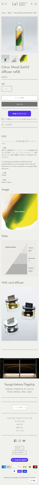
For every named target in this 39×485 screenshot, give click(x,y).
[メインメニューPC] (3, 4)
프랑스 (18, 452)
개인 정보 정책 (19, 421)
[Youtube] (24, 441)
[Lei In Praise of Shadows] (19, 3)
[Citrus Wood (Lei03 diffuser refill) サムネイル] (5, 59)
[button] (19, 407)
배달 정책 (19, 424)
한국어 (18, 448)
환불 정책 (19, 427)
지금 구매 (19, 104)
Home (4, 13)
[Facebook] (15, 441)
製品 (9, 13)
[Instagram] (19, 441)
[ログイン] (32, 4)
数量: (3, 84)
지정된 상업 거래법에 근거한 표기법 (19, 418)
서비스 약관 (19, 430)
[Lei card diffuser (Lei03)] (19, 313)
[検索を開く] (6, 4)
